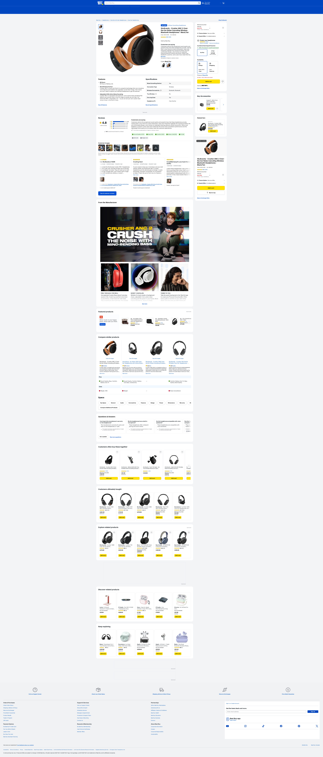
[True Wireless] (156, 94)
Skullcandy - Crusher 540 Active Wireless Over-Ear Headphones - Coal (178, 362)
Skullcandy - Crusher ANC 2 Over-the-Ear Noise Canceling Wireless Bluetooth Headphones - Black (108, 468)
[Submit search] (199, 3)
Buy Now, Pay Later (8, 734)
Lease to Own (6, 731)
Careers (153, 729)
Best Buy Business (155, 718)
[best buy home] (100, 3)
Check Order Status (8, 705)
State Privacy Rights (38, 749)
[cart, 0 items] (223, 3)
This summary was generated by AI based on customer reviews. (146, 130)
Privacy (21, 749)
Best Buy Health (155, 713)
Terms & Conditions (214, 43)
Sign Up (313, 711)
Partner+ (153, 720)
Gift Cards (5, 720)
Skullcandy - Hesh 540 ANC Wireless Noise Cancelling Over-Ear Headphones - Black (174, 468)
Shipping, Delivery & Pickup (10, 707)
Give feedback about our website (25, 745)
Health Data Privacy (48, 749)
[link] (107, 193)
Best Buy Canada (315, 745)
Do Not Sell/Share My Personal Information (63, 749)
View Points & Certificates (83, 729)
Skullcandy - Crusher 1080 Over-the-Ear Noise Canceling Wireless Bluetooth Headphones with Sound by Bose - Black (156, 362)
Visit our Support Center (83, 705)
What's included (204, 43)
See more (163, 56)
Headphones (105, 20)
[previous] (161, 65)
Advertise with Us (155, 707)
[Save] (223, 81)
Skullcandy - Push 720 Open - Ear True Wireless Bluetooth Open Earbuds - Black (151, 468)
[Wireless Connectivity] (161, 90)
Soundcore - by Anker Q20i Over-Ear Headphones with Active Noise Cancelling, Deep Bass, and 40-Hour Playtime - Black (132, 362)
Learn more (233, 720)
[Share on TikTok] (263, 726)
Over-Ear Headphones (133, 20)
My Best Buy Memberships (83, 726)
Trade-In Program (7, 718)
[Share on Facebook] (281, 726)
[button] (208, 29)
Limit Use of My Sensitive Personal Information (84, 749)
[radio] (202, 67)
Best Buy (98, 20)
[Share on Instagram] (245, 726)
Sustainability (154, 734)
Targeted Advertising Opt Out (102, 749)
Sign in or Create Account (232, 703)
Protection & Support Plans (84, 715)
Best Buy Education (156, 715)
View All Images (110, 358)
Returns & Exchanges (8, 710)
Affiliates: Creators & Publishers (159, 710)
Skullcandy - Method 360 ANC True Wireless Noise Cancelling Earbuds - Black (130, 468)
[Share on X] (317, 726)
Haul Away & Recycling (83, 718)
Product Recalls (7, 715)
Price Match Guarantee (9, 713)
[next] (190, 65)
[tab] (103, 403)
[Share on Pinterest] (299, 726)
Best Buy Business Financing (10, 736)
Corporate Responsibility (157, 731)
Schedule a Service (82, 710)
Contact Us (80, 720)
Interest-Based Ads (28, 749)
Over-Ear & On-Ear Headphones (118, 20)
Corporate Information (157, 726)
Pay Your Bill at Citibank (9, 729)
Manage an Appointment (83, 713)
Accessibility (6, 749)
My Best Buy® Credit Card (9, 726)
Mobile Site (305, 745)
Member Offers (81, 731)
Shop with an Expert (82, 707)
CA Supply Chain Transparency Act (117, 749)
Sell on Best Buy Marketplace (158, 705)
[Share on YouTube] (227, 726)
